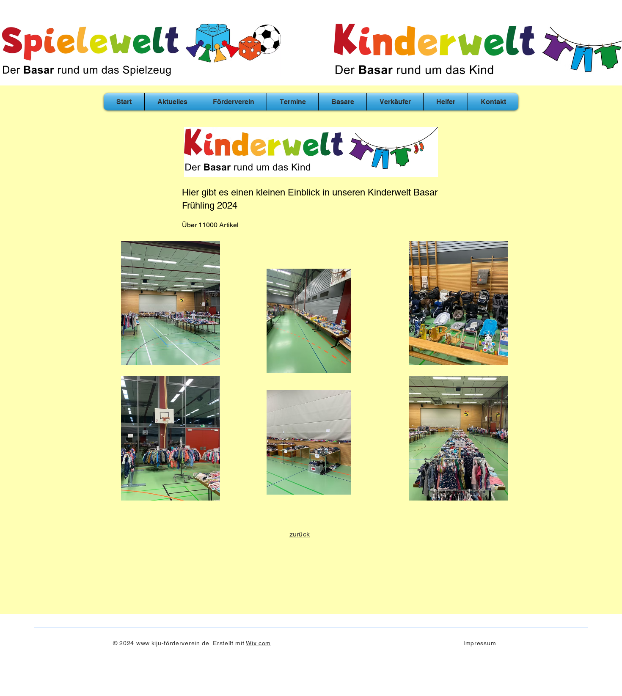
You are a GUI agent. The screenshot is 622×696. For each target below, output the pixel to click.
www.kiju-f (151, 643)
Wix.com (258, 643)
